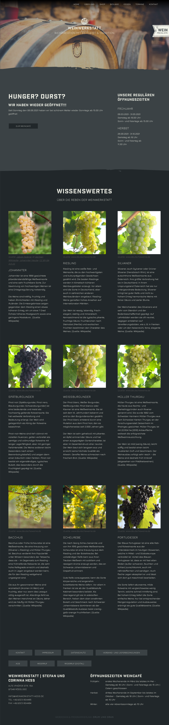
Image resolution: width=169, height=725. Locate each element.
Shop (102, 4)
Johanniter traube (28, 260)
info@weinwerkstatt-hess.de (26, 696)
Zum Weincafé (23, 126)
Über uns (89, 4)
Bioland (114, 4)
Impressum (48, 652)
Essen (127, 4)
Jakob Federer (24, 257)
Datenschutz (78, 652)
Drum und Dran (103, 717)
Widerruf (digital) (74, 663)
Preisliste (162, 31)
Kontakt (153, 4)
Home (76, 4)
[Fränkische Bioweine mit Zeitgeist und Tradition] (11, 5)
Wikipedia (13, 321)
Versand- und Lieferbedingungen (121, 652)
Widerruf (42, 663)
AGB (18, 663)
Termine (139, 4)
